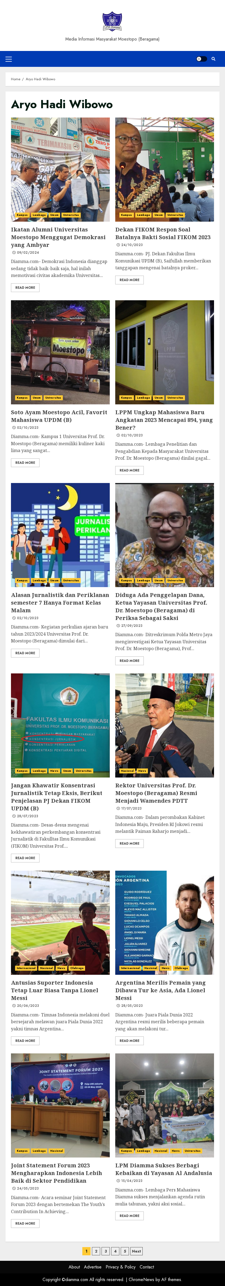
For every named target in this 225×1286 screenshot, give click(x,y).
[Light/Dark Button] (201, 59)
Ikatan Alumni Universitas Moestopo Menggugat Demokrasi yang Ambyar (60, 170)
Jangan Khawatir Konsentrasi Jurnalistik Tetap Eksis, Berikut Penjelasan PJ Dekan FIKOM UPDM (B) (60, 725)
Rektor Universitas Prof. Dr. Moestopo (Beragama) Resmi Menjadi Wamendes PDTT (164, 725)
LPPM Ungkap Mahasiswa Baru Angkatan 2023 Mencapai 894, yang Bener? (164, 352)
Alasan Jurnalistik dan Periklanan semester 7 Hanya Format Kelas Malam (60, 535)
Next (136, 1251)
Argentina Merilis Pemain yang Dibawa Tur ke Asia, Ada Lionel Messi (164, 923)
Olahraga (77, 968)
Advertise (93, 1267)
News (54, 771)
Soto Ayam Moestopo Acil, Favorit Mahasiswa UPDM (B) (60, 352)
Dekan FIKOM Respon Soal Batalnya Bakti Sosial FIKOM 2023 (164, 170)
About (74, 1267)
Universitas (71, 215)
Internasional (26, 968)
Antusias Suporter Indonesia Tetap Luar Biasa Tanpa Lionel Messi (60, 923)
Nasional (127, 771)
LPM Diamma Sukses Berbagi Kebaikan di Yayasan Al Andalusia (164, 1105)
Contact (147, 1267)
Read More (25, 287)
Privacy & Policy (121, 1267)
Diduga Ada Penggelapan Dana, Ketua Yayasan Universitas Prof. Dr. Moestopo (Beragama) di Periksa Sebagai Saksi (164, 535)
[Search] (213, 59)
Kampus (22, 215)
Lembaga (39, 215)
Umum (54, 215)
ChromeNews (141, 1279)
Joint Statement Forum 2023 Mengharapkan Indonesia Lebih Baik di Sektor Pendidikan (60, 1105)
